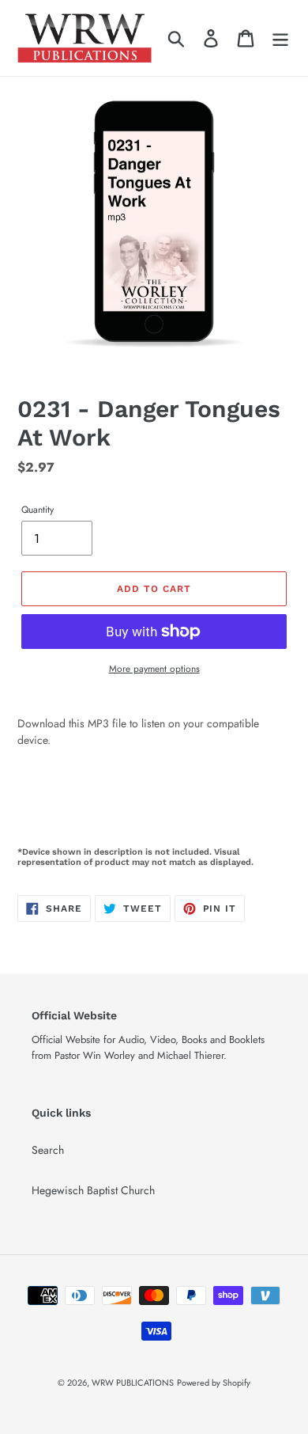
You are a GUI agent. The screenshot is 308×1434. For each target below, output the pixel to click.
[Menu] (280, 38)
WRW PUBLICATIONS (133, 1382)
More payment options (154, 668)
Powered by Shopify (213, 1382)
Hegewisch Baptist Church (93, 1190)
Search (48, 1150)
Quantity (37, 509)
